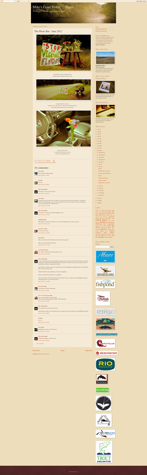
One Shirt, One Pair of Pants (104, 173)
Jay (39, 180)
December (101, 152)
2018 (98, 136)
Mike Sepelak (41, 189)
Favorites (108, 218)
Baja (113, 212)
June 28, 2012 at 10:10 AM (44, 233)
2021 (98, 129)
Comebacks (105, 216)
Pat (39, 318)
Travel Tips (108, 235)
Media (104, 225)
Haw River (111, 222)
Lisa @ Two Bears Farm (44, 295)
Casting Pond (99, 216)
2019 (98, 134)
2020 (98, 131)
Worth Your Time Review (101, 31)
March (100, 190)
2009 (98, 203)
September (101, 159)
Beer (110, 213)
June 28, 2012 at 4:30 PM (43, 313)
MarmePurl (41, 286)
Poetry (109, 229)
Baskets (97, 213)
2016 (98, 141)
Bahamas (109, 212)
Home (45, 162)
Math (101, 225)
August (100, 162)
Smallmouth (98, 234)
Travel (103, 235)
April (100, 188)
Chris (39, 171)
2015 (98, 143)
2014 (98, 146)
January (100, 195)
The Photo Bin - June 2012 (104, 171)
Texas (113, 234)
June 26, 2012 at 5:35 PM (43, 175)
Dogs (101, 218)
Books (104, 215)
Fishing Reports (101, 220)
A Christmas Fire (103, 210)
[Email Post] (53, 160)
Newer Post (36, 350)
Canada (108, 215)
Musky (105, 227)
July (100, 164)
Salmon (106, 231)
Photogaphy (98, 229)
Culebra (97, 218)
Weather (97, 237)
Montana (98, 227)
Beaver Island (105, 213)
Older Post (89, 350)
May (100, 185)
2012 (98, 150)
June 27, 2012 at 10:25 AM (44, 205)
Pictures (54, 162)
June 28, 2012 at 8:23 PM (43, 331)
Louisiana (97, 225)
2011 (98, 198)
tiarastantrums (41, 250)
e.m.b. (39, 198)
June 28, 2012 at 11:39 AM (44, 281)
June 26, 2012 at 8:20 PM (43, 184)
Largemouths (110, 224)
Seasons (105, 232)
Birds (113, 213)
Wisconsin (106, 237)
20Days (97, 210)
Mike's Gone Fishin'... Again (53, 6)
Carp (111, 215)
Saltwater (111, 231)
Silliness (112, 232)
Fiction (113, 218)
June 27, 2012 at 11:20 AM (44, 214)
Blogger (76, 471)
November (101, 155)
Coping (99, 168)
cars (113, 215)
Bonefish (101, 215)
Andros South (98, 212)
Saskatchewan (98, 232)
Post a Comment (40, 343)
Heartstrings (40, 162)
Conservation (111, 216)
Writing (110, 237)
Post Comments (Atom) (44, 354)
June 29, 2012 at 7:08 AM (43, 340)
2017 (98, 139)
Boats (97, 215)
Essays (104, 218)
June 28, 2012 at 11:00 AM (44, 254)
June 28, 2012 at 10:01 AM (44, 223)
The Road (98, 235)
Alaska (112, 210)
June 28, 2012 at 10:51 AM (44, 245)
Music (102, 227)
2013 (98, 148)
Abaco (109, 210)
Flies (110, 220)
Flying (113, 220)
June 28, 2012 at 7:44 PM (43, 322)
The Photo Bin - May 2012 (104, 182)
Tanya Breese (41, 228)
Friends (102, 222)
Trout (113, 235)
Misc (113, 225)
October (100, 157)
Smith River (104, 234)
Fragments (98, 222)
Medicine (109, 225)
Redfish (101, 231)
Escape (99, 175)
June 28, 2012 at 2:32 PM (43, 301)
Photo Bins (49, 162)
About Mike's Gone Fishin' (101, 29)
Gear (107, 222)
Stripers (109, 234)
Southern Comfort (102, 180)
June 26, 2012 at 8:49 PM (43, 193)
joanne (39, 327)
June (100, 166)
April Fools (104, 212)
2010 (98, 200)
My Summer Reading (103, 178)
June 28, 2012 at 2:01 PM (43, 290)
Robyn (39, 237)
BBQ (100, 213)
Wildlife (102, 237)
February (101, 193)
